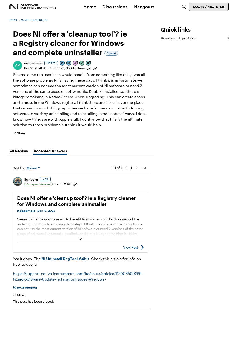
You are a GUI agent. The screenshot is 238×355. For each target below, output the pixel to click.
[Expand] (80, 239)
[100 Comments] (88, 63)
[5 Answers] (82, 63)
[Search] (184, 7)
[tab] (19, 151)
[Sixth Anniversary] (75, 63)
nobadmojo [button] (33, 63)
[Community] (32, 6)
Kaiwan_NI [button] (84, 68)
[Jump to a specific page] (144, 168)
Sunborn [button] (31, 179)
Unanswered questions (195, 38)
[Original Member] (69, 63)
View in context (25, 287)
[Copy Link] (95, 68)
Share (19, 133)
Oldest (32, 168)
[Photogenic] (62, 63)
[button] (17, 65)
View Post (130, 247)
